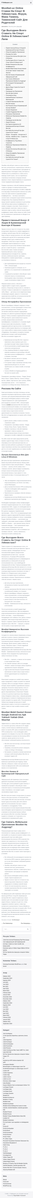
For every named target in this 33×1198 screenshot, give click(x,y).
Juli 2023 (5, 982)
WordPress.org (7, 1185)
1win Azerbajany (7, 1033)
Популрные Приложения (13, 114)
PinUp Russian (7, 1134)
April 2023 (6, 988)
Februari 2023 (7, 992)
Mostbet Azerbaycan (8, 1097)
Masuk (5, 1179)
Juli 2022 (5, 1007)
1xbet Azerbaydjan (8, 1044)
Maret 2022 (6, 1015)
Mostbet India (6, 1101)
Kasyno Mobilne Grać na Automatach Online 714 (16, 1085)
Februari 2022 (7, 1017)
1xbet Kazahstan (7, 1046)
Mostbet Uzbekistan (8, 1120)
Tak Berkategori (16, 919)
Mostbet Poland (7, 1112)
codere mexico (7, 1076)
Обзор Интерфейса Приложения (15, 52)
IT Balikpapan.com (7, 2)
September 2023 (7, 978)
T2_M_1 (5, 1147)
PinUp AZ (5, 1126)
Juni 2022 (5, 1009)
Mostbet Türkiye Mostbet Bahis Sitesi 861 (14, 1116)
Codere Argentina (8, 1072)
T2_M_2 (5, 1149)
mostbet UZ (6, 1118)
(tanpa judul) (6, 946)
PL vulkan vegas (7, 1138)
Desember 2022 (7, 996)
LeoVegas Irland (7, 1091)
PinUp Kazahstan (8, 1132)
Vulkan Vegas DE (8, 1157)
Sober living (6, 1145)
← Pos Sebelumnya (7, 923)
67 (3, 1058)
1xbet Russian (7, 1048)
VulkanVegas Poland (9, 1161)
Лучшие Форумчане (11, 109)
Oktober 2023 (6, 976)
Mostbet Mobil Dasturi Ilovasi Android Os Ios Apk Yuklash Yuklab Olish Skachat (16, 70)
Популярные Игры (11, 95)
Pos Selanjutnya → (26, 923)
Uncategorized (7, 1155)
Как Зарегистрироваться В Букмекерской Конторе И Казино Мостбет (15, 126)
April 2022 (6, 1013)
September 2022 (7, 1003)
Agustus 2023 (7, 980)
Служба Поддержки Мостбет (14, 112)
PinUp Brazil (6, 1130)
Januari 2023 (6, 994)
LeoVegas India (7, 1089)
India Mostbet (6, 1083)
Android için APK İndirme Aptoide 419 (13, 1060)
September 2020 (7, 1023)
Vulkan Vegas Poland (9, 1159)
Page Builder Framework (20, 1195)
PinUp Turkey (7, 1136)
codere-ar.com (7, 1079)
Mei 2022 (5, 1011)
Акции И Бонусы (10, 122)
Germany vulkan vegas (9, 1081)
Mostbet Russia (7, 1114)
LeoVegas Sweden (8, 1093)
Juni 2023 (5, 984)
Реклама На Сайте (11, 54)
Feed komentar (7, 1183)
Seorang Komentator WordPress (12, 964)
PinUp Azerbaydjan (8, 1128)
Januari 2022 (6, 1019)
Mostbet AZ (6, 1095)
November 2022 (7, 999)
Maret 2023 (6, 990)
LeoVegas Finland (8, 1087)
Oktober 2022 (6, 1001)
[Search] (27, 929)
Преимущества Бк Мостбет (13, 120)
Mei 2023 (5, 986)
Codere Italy (6, 1074)
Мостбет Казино (10, 103)
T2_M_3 (5, 1151)
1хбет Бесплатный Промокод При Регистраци (16, 939)
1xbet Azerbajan (7, 1041)
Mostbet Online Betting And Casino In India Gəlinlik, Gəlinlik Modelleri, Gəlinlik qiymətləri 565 (15, 1107)
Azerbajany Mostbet (8, 1064)
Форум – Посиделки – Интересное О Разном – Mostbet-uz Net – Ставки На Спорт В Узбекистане (16, 136)
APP (4, 1062)
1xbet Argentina (7, 1039)
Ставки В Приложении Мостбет (15, 101)
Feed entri (6, 1181)
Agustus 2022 (7, 1005)
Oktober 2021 (6, 1021)
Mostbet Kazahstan (8, 1103)
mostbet (8, 404)
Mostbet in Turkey (8, 1099)
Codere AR (6, 1070)
